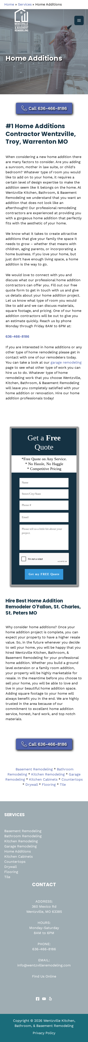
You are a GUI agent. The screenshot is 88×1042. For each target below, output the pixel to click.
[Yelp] (50, 999)
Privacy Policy (44, 1033)
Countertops (72, 779)
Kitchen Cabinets (43, 779)
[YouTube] (44, 999)
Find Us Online (44, 976)
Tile (63, 785)
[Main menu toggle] (79, 20)
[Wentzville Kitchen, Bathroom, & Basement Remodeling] (21, 20)
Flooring (49, 785)
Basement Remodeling (34, 769)
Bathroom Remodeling (23, 836)
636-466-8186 (44, 949)
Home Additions (17, 851)
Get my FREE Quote (44, 574)
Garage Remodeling (20, 846)
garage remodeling (66, 362)
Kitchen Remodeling (48, 774)
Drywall (31, 785)
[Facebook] (38, 999)
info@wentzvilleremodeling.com (44, 965)
